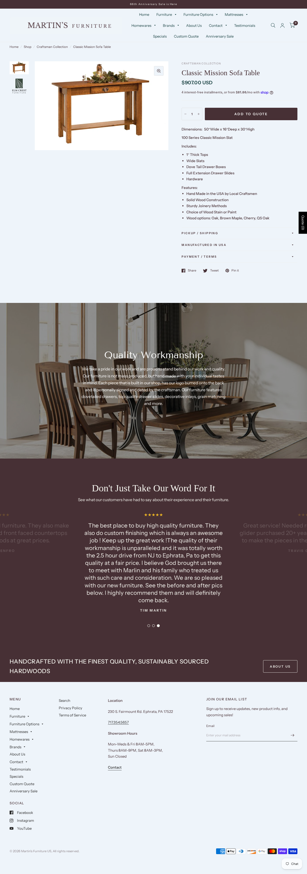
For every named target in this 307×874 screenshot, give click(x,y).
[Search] (273, 25)
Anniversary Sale (220, 36)
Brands (169, 25)
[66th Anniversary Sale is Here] (153, 4)
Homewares (141, 25)
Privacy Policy (70, 708)
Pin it (235, 270)
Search (64, 700)
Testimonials (244, 25)
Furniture (164, 14)
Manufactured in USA (204, 245)
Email (210, 726)
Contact (216, 25)
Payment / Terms (199, 256)
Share (192, 270)
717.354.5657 (118, 722)
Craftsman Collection (52, 47)
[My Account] (282, 25)
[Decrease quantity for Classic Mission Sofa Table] (185, 114)
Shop (27, 47)
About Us (194, 25)
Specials (160, 36)
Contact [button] (115, 767)
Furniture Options (198, 14)
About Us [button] (280, 666)
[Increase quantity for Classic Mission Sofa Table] (198, 114)
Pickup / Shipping (200, 233)
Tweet (214, 270)
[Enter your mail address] (292, 735)
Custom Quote (186, 36)
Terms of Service (72, 715)
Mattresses (234, 14)
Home (144, 14)
